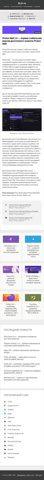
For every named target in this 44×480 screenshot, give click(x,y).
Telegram (11, 409)
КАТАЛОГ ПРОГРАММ (16, 6)
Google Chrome (13, 405)
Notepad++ (11, 457)
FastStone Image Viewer (16, 433)
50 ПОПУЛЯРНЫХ (28, 6)
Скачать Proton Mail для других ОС (20, 218)
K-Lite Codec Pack (14, 429)
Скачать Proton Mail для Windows (20, 205)
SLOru (22, 3)
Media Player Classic (14, 425)
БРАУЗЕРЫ (37, 6)
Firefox (10, 401)
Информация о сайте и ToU (25, 475)
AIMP (9, 421)
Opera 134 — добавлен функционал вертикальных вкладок (11, 280)
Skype (10, 413)
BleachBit (11, 437)
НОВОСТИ (6, 6)
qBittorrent (11, 417)
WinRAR (10, 449)
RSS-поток (39, 475)
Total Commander (13, 453)
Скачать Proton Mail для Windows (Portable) (23, 211)
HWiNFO (10, 445)
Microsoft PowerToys (14, 441)
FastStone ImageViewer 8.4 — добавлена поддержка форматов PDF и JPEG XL (33, 308)
